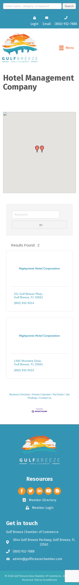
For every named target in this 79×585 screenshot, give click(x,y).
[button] (42, 149)
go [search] (41, 224)
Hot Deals (58, 394)
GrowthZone (50, 579)
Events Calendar (41, 394)
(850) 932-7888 (23, 551)
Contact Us (45, 398)
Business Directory (20, 394)
